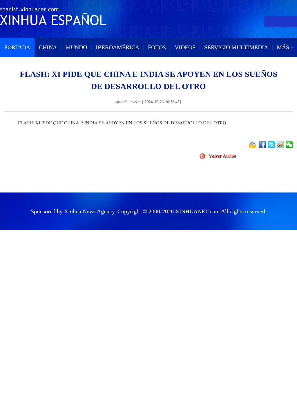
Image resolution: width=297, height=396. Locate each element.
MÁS (284, 47)
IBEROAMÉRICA (117, 47)
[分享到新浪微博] (281, 144)
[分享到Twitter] (272, 144)
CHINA (48, 47)
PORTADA (17, 47)
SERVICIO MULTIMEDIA (236, 47)
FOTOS (157, 47)
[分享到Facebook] (263, 144)
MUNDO (76, 47)
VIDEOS (185, 47)
